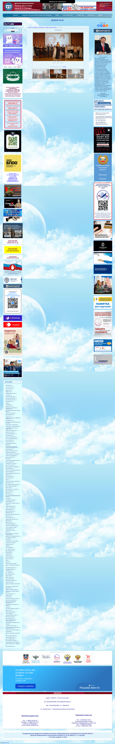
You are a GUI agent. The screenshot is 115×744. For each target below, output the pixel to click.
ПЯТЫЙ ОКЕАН (9, 547)
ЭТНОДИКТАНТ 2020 (10, 537)
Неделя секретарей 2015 (11, 436)
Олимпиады (8, 404)
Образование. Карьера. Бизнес (12, 503)
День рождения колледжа (11, 640)
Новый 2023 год (9, 582)
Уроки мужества (9, 544)
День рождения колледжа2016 (12, 466)
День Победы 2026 (10, 646)
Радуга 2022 (8, 575)
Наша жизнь (8, 385)
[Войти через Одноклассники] (107, 25)
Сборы (7, 402)
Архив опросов (103, 362)
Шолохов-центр (9, 558)
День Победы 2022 (10, 574)
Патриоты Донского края (11, 563)
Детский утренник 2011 (10, 399)
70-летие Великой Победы (11, 438)
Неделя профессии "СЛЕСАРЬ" (12, 453)
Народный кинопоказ (10, 569)
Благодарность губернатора (12, 586)
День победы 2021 (9, 550)
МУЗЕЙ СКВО (9, 552)
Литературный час (10, 501)
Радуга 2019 (8, 515)
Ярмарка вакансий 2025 (11, 635)
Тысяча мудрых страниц (11, 527)
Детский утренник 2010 (10, 398)
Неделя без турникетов (11, 580)
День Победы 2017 (10, 471)
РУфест (7, 504)
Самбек (7, 545)
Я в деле (7, 607)
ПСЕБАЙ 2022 (9, 570)
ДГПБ (7, 560)
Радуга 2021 (8, 555)
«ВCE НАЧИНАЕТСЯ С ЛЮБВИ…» (13, 643)
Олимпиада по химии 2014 (11, 424)
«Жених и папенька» (10, 507)
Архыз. (7, 479)
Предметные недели (10, 413)
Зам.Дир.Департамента (11, 567)
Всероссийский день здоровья (12, 481)
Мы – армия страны (10, 549)
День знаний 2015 (9, 440)
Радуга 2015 (8, 390)
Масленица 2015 (9, 435)
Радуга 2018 (8, 487)
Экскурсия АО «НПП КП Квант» (12, 629)
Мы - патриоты (9, 572)
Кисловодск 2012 (9, 401)
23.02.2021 (8, 539)
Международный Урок (10, 611)
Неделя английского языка (11, 450)
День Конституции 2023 (11, 600)
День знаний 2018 (9, 490)
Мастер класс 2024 (10, 616)
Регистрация (106, 9)
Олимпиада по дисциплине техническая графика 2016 (11, 447)
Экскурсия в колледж (10, 542)
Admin (64, 66)
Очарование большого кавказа (12, 642)
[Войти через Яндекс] (104, 25)
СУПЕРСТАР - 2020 (10, 530)
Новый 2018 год (9, 478)
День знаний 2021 (9, 557)
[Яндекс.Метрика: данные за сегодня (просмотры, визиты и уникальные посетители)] (5, 742)
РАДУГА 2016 (8, 391)
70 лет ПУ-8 (8, 416)
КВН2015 (7, 444)
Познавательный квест (10, 433)
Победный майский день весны (12, 473)
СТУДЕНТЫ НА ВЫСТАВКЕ (12, 541)
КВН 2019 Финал (9, 509)
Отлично (98, 356)
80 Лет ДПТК (8, 597)
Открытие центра (9, 441)
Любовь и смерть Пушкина (11, 589)
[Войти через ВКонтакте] (101, 25)
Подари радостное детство (11, 519)
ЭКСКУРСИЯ (8, 553)
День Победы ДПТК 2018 (11, 486)
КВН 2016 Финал (9, 468)
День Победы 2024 (10, 618)
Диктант (7, 532)
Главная (29, 27)
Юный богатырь (9, 449)
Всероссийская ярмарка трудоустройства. (11, 620)
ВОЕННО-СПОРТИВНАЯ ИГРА (12, 536)
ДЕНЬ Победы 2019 (10, 511)
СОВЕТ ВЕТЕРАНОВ (10, 506)
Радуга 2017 (8, 474)
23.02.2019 (8, 498)
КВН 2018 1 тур (9, 482)
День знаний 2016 (9, 462)
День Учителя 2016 (10, 465)
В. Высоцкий (8, 631)
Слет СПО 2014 (9, 388)
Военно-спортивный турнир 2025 (13, 633)
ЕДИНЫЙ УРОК (9, 512)
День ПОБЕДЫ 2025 (10, 638)
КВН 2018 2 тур (9, 494)
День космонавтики (10, 457)
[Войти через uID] (98, 25)
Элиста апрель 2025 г (10, 637)
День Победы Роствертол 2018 (12, 484)
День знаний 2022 (9, 578)
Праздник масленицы (10, 452)
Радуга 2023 (8, 595)
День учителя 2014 (10, 432)
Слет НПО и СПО (9, 386)
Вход (111, 9)
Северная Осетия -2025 (11, 625)
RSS (105, 6)
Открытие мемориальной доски (12, 460)
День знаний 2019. (9, 517)
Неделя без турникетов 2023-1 (12, 598)
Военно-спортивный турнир (11, 525)
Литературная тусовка (10, 393)
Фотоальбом (35, 27)
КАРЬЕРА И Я (8, 520)
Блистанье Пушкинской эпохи (12, 514)
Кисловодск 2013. (9, 420)
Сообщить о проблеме (25, 686)
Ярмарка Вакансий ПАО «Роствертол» (11, 602)
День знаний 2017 (9, 476)
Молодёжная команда (10, 499)
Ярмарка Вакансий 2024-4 (11, 615)
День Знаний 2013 (9, 414)
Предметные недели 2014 (11, 430)
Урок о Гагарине (9, 613)
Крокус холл (8, 610)
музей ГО (8, 561)
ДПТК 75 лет (8, 492)
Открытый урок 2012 (10, 396)
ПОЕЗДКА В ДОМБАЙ (10, 523)
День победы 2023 (9, 593)
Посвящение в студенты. (11, 463)
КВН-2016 (8, 458)
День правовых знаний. (11, 443)
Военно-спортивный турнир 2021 (13, 565)
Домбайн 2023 (9, 587)
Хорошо (98, 358)
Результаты (96, 362)
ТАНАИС (7, 624)
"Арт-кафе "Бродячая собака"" (12, 608)
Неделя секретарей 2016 (11, 455)
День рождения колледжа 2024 (12, 622)
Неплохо (98, 359)
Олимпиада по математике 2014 (13, 426)
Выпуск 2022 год (9, 577)
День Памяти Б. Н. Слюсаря (12, 489)
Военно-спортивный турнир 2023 (13, 583)
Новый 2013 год (9, 406)
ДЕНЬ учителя (9, 522)
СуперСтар (8, 394)
